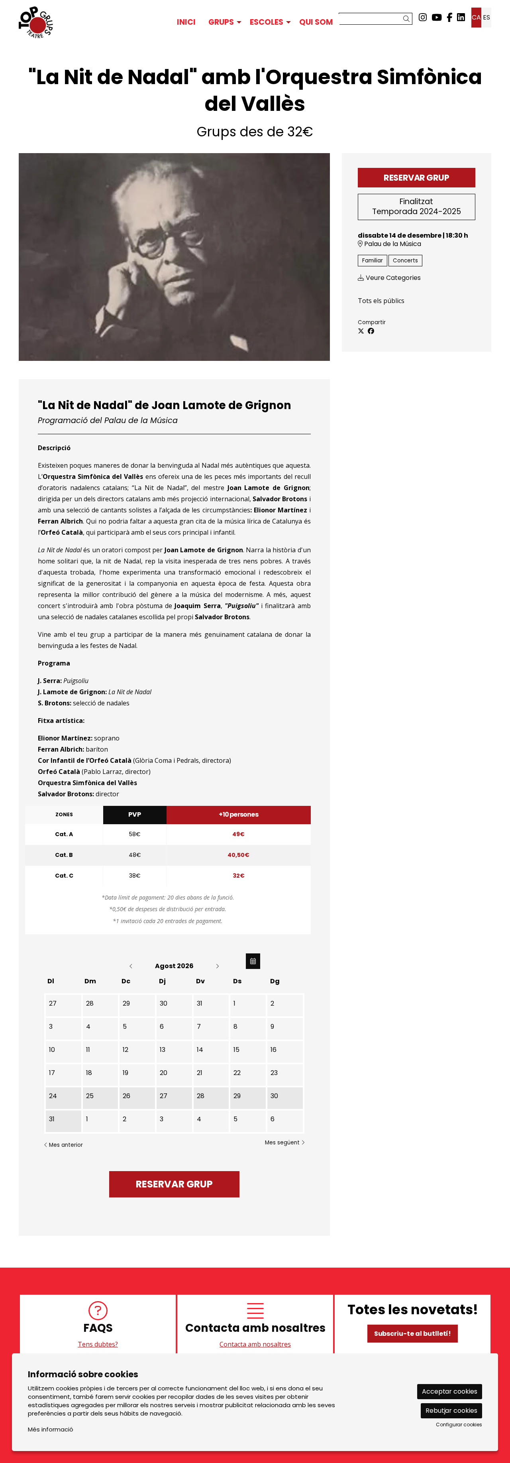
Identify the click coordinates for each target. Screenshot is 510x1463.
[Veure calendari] (253, 961)
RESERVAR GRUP (416, 177)
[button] (407, 19)
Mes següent (283, 1142)
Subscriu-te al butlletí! (412, 1333)
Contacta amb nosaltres (255, 1344)
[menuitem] (423, 17)
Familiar (372, 260)
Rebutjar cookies (451, 1410)
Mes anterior (65, 1145)
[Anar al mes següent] (217, 966)
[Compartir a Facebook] (371, 331)
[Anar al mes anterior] (131, 966)
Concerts (405, 260)
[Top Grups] (93, 22)
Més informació (50, 1429)
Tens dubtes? (98, 1344)
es (486, 17)
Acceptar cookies (449, 1391)
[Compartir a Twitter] (361, 331)
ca (476, 17)
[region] (255, 1325)
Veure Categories (392, 277)
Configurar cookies (459, 1424)
